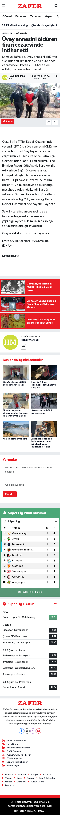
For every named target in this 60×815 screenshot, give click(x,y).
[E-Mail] (23, 346)
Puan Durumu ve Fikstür (19, 755)
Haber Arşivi (13, 765)
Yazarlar (35, 16)
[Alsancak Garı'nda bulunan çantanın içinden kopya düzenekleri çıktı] (44, 429)
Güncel (7, 16)
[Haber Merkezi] (10, 342)
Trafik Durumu (14, 751)
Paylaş (9, 121)
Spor (19, 778)
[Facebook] (21, 731)
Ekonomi (20, 16)
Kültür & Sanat (38, 782)
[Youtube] (38, 731)
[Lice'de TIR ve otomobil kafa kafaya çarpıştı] (44, 372)
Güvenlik (21, 33)
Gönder (9, 494)
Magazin (9, 785)
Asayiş (30, 778)
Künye (34, 774)
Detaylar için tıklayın (30, 592)
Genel (8, 782)
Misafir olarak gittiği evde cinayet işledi (29, 25)
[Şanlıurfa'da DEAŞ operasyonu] (44, 400)
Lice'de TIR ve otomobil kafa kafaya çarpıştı (43, 385)
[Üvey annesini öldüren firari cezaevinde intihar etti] (30, 100)
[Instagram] (33, 731)
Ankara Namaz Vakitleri (18, 748)
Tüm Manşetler (14, 758)
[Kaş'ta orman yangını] (16, 429)
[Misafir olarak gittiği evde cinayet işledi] (16, 372)
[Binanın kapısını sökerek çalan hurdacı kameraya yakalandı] (16, 400)
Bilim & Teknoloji (47, 778)
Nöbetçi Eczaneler (16, 740)
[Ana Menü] (3, 6)
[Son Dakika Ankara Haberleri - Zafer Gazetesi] (30, 6)
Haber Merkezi (30, 340)
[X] (27, 731)
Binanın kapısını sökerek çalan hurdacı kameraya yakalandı (15, 413)
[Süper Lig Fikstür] (55, 604)
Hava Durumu (13, 744)
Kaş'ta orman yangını (15, 439)
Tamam (41, 811)
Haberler (7, 33)
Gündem (21, 782)
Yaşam (49, 16)
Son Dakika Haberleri (17, 762)
